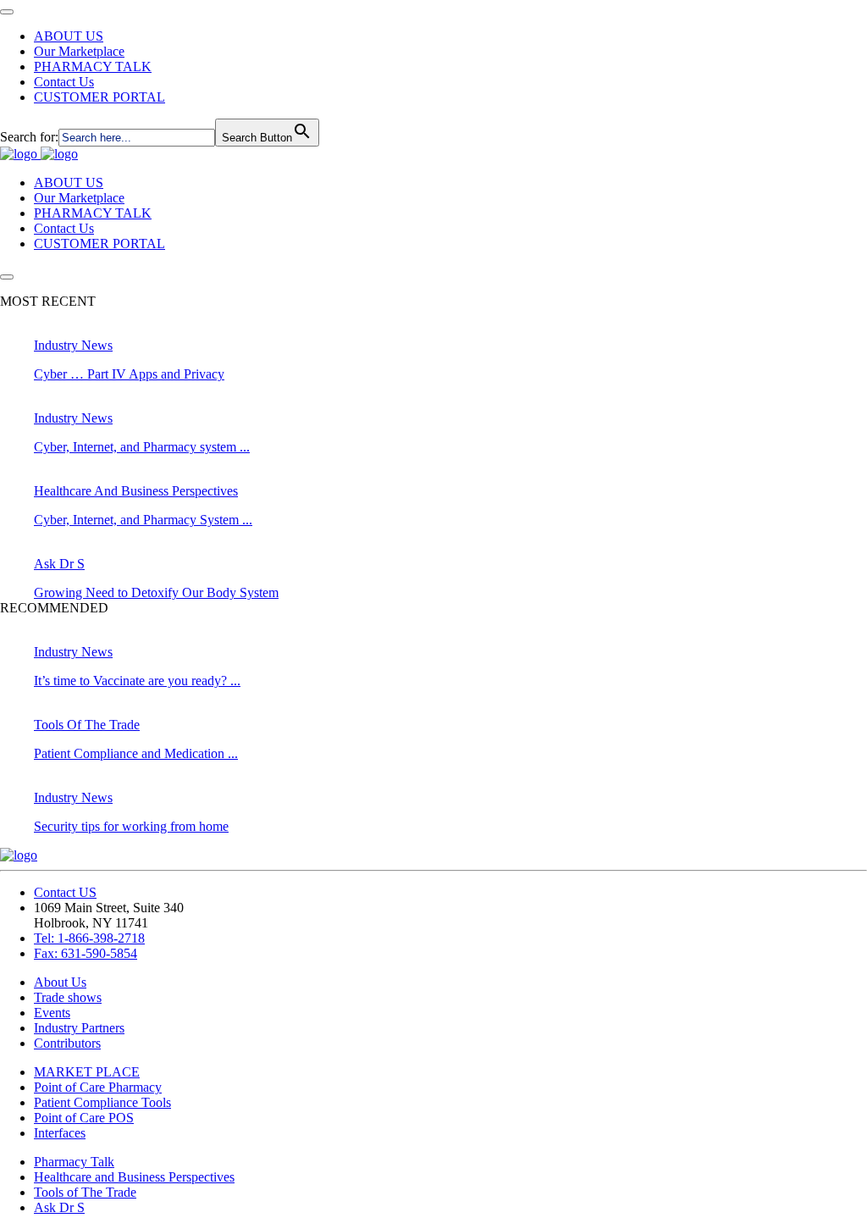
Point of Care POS (84, 1117)
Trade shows (68, 997)
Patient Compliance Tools (102, 1102)
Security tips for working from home (131, 826)
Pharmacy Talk (74, 1161)
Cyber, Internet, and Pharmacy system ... (142, 447)
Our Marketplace (79, 51)
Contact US (65, 892)
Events (52, 1012)
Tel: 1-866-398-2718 (89, 938)
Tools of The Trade (85, 1192)
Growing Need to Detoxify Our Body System (156, 592)
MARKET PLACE (87, 1072)
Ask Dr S (59, 563)
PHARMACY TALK (93, 66)
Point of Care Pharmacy (98, 1087)
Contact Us (64, 82)
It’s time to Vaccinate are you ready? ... (137, 680)
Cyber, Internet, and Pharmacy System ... (143, 519)
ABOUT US (68, 36)
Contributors (67, 1043)
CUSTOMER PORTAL (99, 97)
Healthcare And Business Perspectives (136, 491)
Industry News (73, 345)
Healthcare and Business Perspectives (134, 1177)
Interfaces (60, 1133)
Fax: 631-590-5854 (85, 953)
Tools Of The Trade (87, 724)
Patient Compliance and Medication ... (136, 753)
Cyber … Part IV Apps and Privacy (129, 374)
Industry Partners (79, 1028)
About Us (60, 982)
